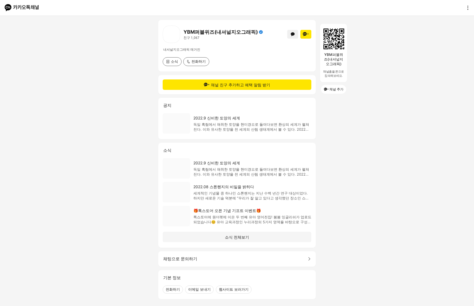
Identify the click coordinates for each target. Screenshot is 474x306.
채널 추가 (336, 89)
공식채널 (261, 32)
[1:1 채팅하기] (292, 34)
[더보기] (466, 7)
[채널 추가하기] (305, 34)
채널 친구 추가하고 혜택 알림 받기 (240, 84)
